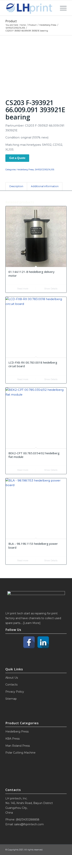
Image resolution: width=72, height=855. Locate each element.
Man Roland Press (17, 745)
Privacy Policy (14, 691)
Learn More (32, 623)
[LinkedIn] (43, 642)
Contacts (11, 684)
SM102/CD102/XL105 (44, 169)
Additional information (45, 186)
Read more (22, 288)
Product (11, 21)
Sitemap (11, 698)
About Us (11, 677)
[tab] (16, 186)
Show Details (50, 288)
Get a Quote (17, 158)
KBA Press (12, 738)
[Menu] (61, 8)
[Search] (53, 8)
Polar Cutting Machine (20, 752)
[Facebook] (29, 642)
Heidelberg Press (25, 169)
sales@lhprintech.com (29, 824)
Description (16, 186)
